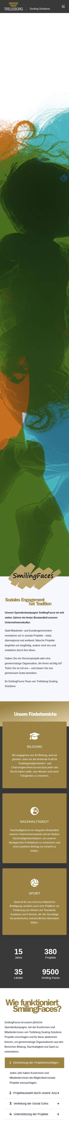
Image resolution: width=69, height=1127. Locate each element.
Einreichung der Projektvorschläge (34, 1062)
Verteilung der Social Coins (30, 1103)
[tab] (34, 1062)
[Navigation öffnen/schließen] (60, 6)
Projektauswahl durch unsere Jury (35, 1093)
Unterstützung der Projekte (30, 1114)
